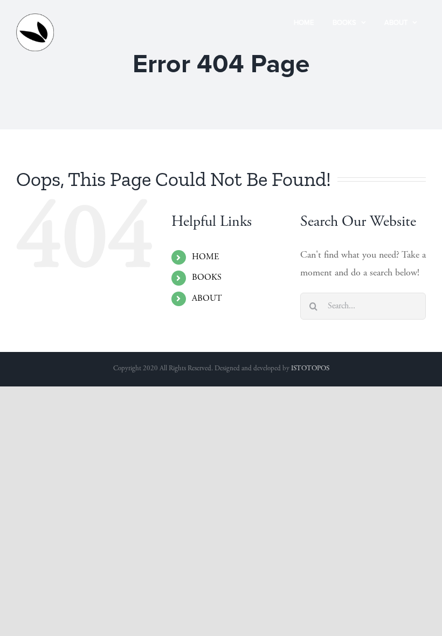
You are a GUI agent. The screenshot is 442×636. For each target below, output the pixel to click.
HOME (205, 257)
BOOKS (207, 277)
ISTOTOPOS (310, 368)
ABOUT (207, 298)
